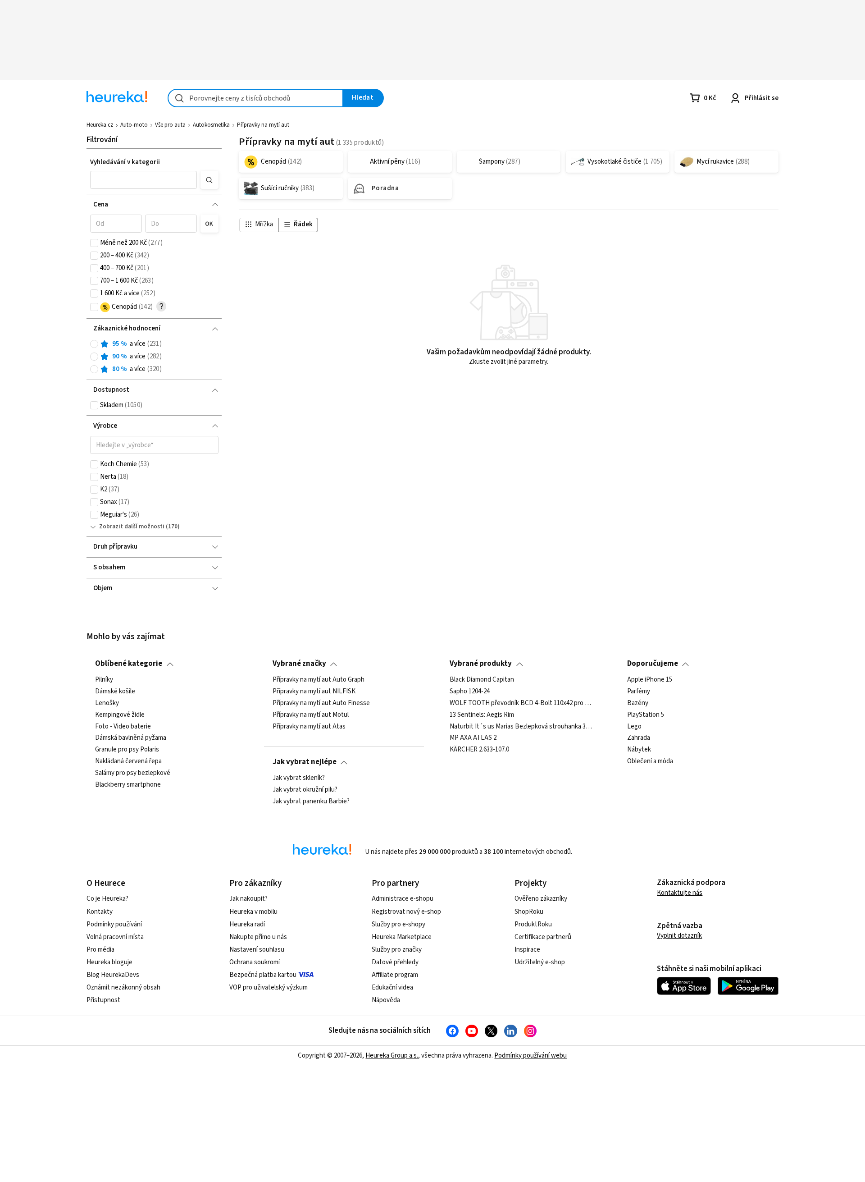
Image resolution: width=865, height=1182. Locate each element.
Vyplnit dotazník (679, 935)
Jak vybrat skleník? (299, 778)
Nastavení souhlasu (256, 949)
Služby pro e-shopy (398, 924)
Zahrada (638, 737)
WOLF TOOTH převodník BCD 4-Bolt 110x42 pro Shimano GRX (521, 702)
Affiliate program (395, 975)
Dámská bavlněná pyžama (130, 737)
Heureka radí (247, 924)
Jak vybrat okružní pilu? (305, 789)
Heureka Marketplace (402, 937)
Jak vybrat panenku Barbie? (311, 801)
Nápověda (386, 1000)
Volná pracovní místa (115, 937)
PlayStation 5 (645, 714)
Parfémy (638, 691)
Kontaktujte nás (679, 893)
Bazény (637, 702)
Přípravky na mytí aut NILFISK (314, 691)
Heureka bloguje (109, 962)
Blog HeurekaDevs (112, 975)
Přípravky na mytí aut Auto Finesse (321, 702)
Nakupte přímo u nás (258, 937)
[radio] (94, 344)
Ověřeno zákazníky (540, 898)
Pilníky (104, 679)
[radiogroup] (154, 357)
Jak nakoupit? (248, 898)
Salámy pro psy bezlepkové (132, 773)
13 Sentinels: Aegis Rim (482, 714)
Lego (634, 726)
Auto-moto (134, 125)
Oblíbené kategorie (128, 663)
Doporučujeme (652, 663)
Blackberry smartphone (128, 784)
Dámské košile (115, 691)
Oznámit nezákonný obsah (123, 987)
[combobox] (255, 98)
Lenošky (107, 702)
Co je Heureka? (107, 898)
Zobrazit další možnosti (131, 526)
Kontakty (99, 911)
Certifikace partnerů (542, 937)
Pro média (100, 949)
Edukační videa (392, 987)
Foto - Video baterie (123, 726)
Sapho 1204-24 (470, 691)
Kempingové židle (120, 714)
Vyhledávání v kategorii (125, 162)
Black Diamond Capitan (482, 679)
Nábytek (639, 749)
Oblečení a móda (650, 761)
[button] (143, 180)
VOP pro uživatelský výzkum (268, 987)
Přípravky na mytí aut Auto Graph (318, 679)
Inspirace (527, 949)
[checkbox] (94, 243)
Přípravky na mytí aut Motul (311, 714)
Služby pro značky (397, 949)
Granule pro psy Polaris (127, 749)
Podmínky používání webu (530, 1055)
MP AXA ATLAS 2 (473, 737)
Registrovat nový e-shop (406, 911)
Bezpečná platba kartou (262, 975)
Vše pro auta (170, 125)
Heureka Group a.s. (391, 1055)
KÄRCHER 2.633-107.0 (479, 749)
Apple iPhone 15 (649, 679)
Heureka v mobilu (253, 911)
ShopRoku (528, 911)
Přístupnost (103, 1000)
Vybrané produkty (481, 663)
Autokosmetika (211, 125)
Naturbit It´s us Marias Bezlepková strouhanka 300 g (521, 726)
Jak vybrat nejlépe (305, 761)
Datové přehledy (395, 962)
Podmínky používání (114, 924)
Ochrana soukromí (254, 962)
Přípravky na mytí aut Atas (309, 726)
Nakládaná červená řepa (128, 761)
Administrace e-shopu (402, 898)
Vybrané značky (299, 663)
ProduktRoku (533, 924)
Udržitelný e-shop (539, 962)
